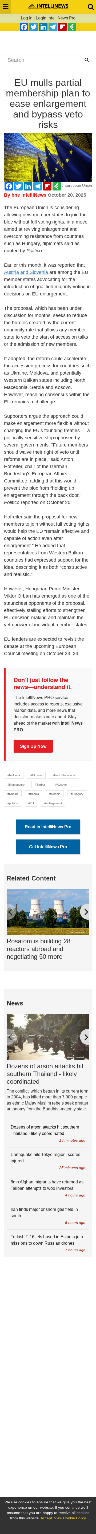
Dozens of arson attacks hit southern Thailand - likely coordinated (45, 1073)
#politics (12, 803)
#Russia (12, 794)
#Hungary (77, 794)
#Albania (54, 794)
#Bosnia (34, 794)
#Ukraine (36, 775)
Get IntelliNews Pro (48, 847)
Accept (46, 1518)
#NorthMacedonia (64, 775)
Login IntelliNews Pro (55, 18)
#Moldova (13, 775)
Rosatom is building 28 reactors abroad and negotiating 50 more (38, 949)
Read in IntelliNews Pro (48, 827)
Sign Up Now (33, 746)
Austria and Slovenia (26, 272)
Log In (27, 18)
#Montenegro (16, 784)
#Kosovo (61, 784)
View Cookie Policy (70, 1518)
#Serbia (40, 784)
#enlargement (53, 803)
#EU (31, 803)
